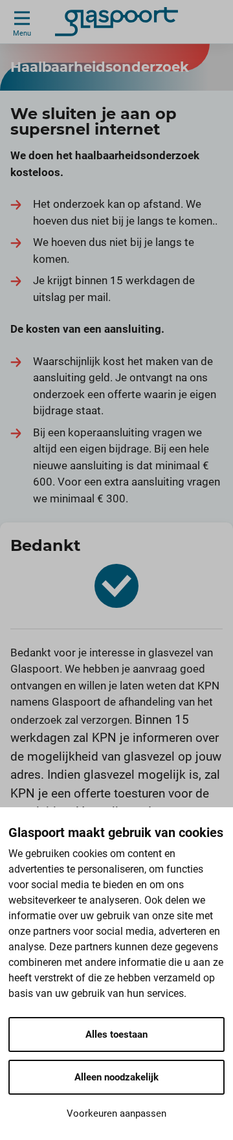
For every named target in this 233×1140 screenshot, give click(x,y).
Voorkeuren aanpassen (116, 1113)
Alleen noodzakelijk (116, 1077)
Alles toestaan (116, 1034)
